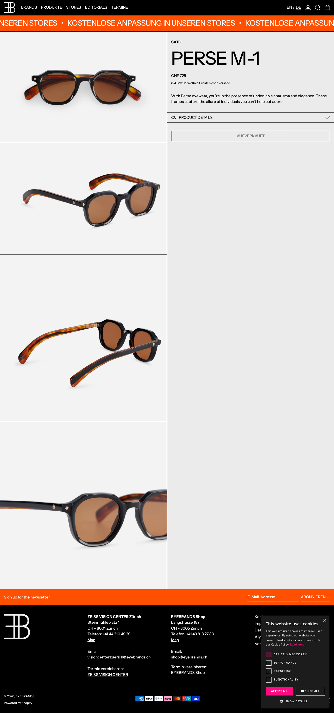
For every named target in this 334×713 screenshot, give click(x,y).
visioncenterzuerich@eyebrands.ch (119, 657)
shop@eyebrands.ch (189, 657)
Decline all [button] (310, 691)
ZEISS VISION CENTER (107, 674)
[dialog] (295, 662)
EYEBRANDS (25, 696)
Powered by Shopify (18, 703)
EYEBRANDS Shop (188, 672)
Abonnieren (313, 597)
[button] (318, 7)
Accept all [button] (279, 691)
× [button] (324, 620)
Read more (297, 644)
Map (91, 640)
